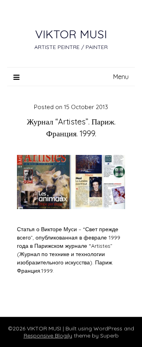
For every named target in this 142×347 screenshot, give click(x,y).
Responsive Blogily (48, 335)
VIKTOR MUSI (71, 34)
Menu (121, 77)
